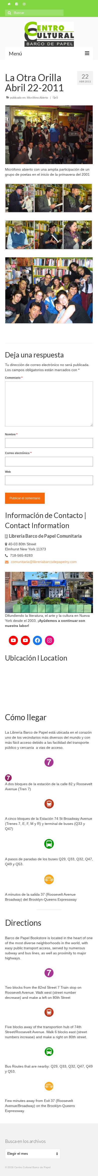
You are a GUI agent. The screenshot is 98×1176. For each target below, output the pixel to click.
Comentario (13, 377)
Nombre (11, 434)
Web (8, 471)
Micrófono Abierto (37, 97)
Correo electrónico (18, 453)
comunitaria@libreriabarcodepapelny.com (43, 562)
